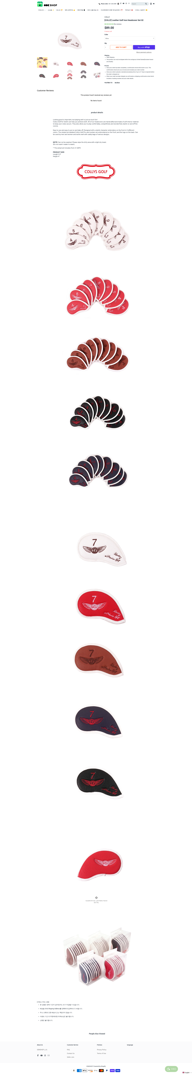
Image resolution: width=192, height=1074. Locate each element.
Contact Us (70, 1053)
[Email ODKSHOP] (129, 4)
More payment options (144, 52)
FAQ (68, 1050)
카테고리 (41, 10)
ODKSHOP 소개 (42, 1050)
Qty (105, 43)
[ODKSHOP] (47, 4)
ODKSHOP (89, 1066)
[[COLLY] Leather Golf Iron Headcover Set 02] (69, 36)
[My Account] (151, 4)
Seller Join (70, 1057)
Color (106, 34)
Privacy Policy (101, 1050)
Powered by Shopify (99, 1066)
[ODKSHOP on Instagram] (126, 4)
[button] (109, 24)
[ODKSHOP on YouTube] (123, 4)
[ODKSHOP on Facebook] (121, 4)
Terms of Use (101, 1053)
